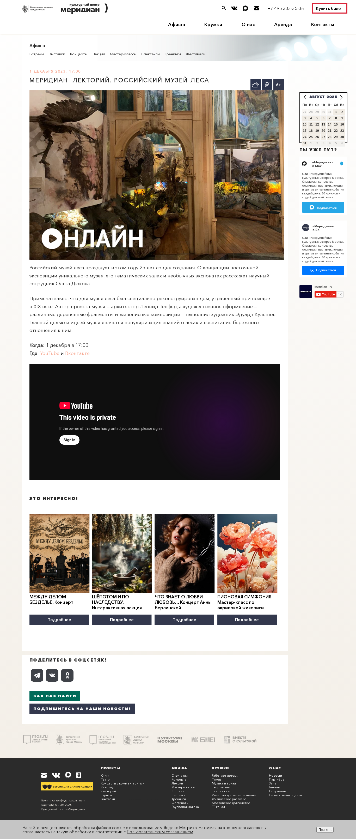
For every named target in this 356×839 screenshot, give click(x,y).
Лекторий (108, 791)
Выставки (57, 54)
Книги (105, 775)
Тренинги (173, 54)
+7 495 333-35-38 (286, 8)
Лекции (98, 54)
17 (304, 131)
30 (342, 137)
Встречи (36, 54)
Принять (325, 830)
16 (342, 124)
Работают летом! (224, 775)
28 (330, 137)
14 (330, 124)
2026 (332, 96)
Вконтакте (77, 353)
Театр (105, 779)
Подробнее (59, 619)
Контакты (322, 24)
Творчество (221, 787)
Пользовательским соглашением (160, 831)
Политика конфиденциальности (63, 800)
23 (342, 131)
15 (336, 124)
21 (330, 131)
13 (323, 124)
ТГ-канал (218, 807)
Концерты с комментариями (122, 783)
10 (304, 124)
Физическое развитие (229, 799)
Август (317, 96)
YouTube (49, 353)
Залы (273, 783)
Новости (275, 775)
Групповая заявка (185, 807)
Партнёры (277, 779)
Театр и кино (221, 791)
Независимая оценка (285, 795)
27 (323, 137)
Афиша (176, 24)
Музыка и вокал (224, 783)
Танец (216, 779)
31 (304, 143)
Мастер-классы (123, 54)
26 (317, 137)
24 (304, 137)
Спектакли (150, 54)
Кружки (213, 24)
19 (317, 131)
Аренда (283, 24)
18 (311, 131)
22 (336, 131)
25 (311, 137)
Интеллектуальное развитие (234, 795)
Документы (277, 791)
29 (336, 137)
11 (311, 124)
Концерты (78, 54)
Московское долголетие (231, 803)
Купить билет (329, 8)
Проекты (110, 768)
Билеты (274, 787)
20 (323, 131)
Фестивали (195, 54)
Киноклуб (108, 787)
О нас (248, 24)
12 (317, 124)
